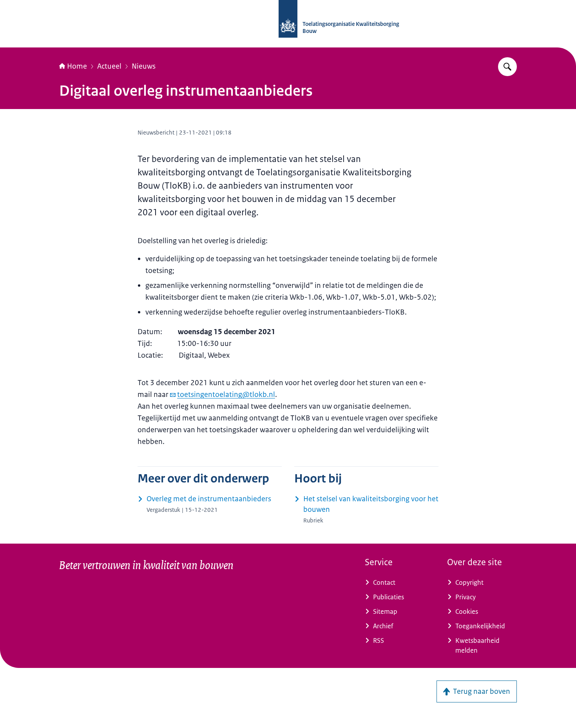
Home (77, 66)
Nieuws (144, 66)
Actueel (109, 66)
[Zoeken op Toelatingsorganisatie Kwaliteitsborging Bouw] (507, 66)
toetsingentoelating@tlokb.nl (226, 394)
